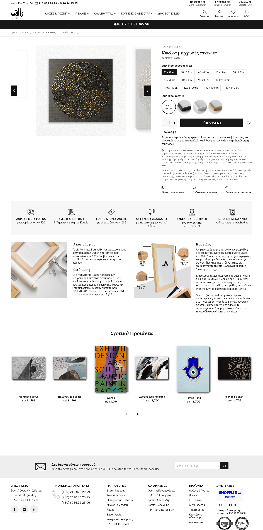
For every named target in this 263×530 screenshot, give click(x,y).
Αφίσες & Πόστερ (199, 490)
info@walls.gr (29, 495)
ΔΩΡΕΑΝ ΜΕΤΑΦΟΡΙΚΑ (31, 219)
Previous (14, 91)
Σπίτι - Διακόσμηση (197, 3)
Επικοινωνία (114, 514)
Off (143, 24)
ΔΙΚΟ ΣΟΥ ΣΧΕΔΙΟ (169, 13)
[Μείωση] (164, 123)
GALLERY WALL (103, 13)
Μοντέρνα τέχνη (28, 396)
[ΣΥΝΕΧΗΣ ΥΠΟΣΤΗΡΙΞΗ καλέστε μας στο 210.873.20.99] (192, 213)
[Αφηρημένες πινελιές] (152, 368)
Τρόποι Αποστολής (159, 500)
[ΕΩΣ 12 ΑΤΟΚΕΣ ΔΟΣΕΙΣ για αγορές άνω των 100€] (111, 213)
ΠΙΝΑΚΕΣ (80, 13)
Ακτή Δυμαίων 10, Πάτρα (27, 490)
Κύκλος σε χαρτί (234, 396)
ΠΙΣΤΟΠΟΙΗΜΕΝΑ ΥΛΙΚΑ (232, 219)
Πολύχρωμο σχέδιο (70, 396)
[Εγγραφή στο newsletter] (224, 465)
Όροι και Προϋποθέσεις (161, 490)
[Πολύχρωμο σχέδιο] (70, 368)
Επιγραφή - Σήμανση (222, 3)
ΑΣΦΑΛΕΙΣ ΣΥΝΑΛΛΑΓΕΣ (152, 219)
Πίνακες (193, 495)
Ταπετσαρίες (196, 509)
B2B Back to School (118, 524)
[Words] (111, 368)
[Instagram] (24, 509)
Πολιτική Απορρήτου (160, 495)
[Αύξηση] (174, 123)
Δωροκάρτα (196, 522)
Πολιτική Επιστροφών (161, 509)
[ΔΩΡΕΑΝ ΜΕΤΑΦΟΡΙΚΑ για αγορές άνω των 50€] (31, 213)
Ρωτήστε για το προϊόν (238, 192)
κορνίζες (242, 249)
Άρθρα (110, 509)
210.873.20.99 (48, 3)
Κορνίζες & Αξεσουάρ (195, 516)
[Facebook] (15, 509)
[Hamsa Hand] (193, 368)
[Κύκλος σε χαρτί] (234, 368)
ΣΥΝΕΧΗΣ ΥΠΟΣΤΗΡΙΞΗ (192, 219)
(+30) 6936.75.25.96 (76, 502)
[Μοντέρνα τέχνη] (28, 368)
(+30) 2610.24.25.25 (76, 497)
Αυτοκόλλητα (197, 505)
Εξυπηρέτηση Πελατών (120, 500)
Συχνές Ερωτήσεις (117, 505)
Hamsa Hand (193, 397)
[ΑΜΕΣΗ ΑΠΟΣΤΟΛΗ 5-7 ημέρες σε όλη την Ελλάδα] (71, 213)
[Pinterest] (34, 509)
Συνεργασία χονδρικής (120, 519)
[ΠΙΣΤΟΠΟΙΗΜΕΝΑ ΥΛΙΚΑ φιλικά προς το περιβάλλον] (232, 213)
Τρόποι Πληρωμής (158, 505)
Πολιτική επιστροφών (205, 192)
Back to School (132, 24)
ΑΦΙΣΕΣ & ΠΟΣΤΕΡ (56, 13)
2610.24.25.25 (68, 3)
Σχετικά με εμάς (116, 490)
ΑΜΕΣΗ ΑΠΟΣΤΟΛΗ (71, 219)
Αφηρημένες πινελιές (152, 396)
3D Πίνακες (195, 500)
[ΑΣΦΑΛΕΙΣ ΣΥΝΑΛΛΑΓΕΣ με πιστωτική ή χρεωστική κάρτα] (151, 213)
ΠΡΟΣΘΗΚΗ (213, 122)
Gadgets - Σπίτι (245, 3)
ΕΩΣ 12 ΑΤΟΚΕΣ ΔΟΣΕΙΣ (111, 219)
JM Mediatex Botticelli (88, 249)
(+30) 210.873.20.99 (76, 492)
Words (111, 397)
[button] (205, 13)
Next (147, 91)
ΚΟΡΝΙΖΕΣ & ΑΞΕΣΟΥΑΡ (135, 13)
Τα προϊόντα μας (116, 495)
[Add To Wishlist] (248, 123)
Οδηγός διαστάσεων (173, 192)
